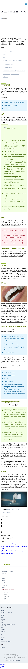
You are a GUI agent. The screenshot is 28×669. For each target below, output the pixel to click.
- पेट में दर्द (2, 637)
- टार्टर (2, 621)
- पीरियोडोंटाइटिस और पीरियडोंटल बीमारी (8, 624)
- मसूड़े (2, 634)
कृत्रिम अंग (6, 592)
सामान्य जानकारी (7, 51)
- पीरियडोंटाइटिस (4, 625)
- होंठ (2, 633)
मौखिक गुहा (4, 585)
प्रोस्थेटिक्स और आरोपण (8, 590)
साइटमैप (2, 649)
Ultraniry (8, 67)
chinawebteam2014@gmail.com (13, 660)
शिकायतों (4, 573)
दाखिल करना (6, 596)
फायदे (5, 54)
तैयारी (3, 587)
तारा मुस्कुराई (5, 576)
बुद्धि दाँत (4, 578)
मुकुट (5, 598)
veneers (5, 594)
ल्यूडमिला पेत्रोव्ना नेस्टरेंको (12, 509)
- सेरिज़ (2, 622)
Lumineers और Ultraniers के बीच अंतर (13, 60)
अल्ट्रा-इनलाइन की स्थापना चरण (11, 74)
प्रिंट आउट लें (7, 512)
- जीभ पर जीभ (3, 636)
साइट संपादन (3, 647)
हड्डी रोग (4, 583)
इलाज (3, 580)
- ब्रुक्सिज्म (3, 619)
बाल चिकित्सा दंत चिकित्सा (8, 571)
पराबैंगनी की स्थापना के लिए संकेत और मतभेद (14, 71)
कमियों (5, 57)
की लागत (5, 77)
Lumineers (9, 64)
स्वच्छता (4, 569)
